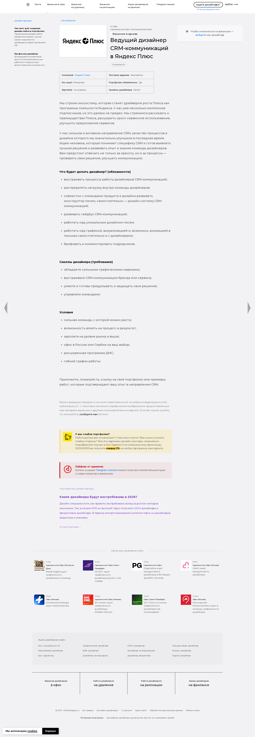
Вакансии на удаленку (77, 5)
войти (229, 4)
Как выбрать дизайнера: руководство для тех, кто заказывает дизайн (140, 718)
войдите (201, 35)
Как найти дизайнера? (107, 710)
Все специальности (49, 645)
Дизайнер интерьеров (95, 655)
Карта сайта (141, 710)
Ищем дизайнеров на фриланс (138, 5)
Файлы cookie (193, 710)
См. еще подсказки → (70, 527)
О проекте (127, 710)
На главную (88, 710)
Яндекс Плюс (82, 75)
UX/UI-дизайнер (136, 645)
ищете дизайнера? (208, 4)
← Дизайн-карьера (22, 21)
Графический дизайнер (96, 645)
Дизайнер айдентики (139, 655)
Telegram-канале (106, 470)
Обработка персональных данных (166, 710)
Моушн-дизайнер (181, 650)
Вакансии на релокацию (107, 5)
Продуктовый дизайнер (185, 645)
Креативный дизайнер (50, 650)
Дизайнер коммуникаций (141, 650)
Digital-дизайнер (181, 655)
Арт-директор (46, 655)
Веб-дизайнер (91, 650)
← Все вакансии (67, 20)
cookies (32, 731)
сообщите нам (88, 414)
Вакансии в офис (56, 4)
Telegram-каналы (165, 4)
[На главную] (28, 6)
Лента (38, 4)
